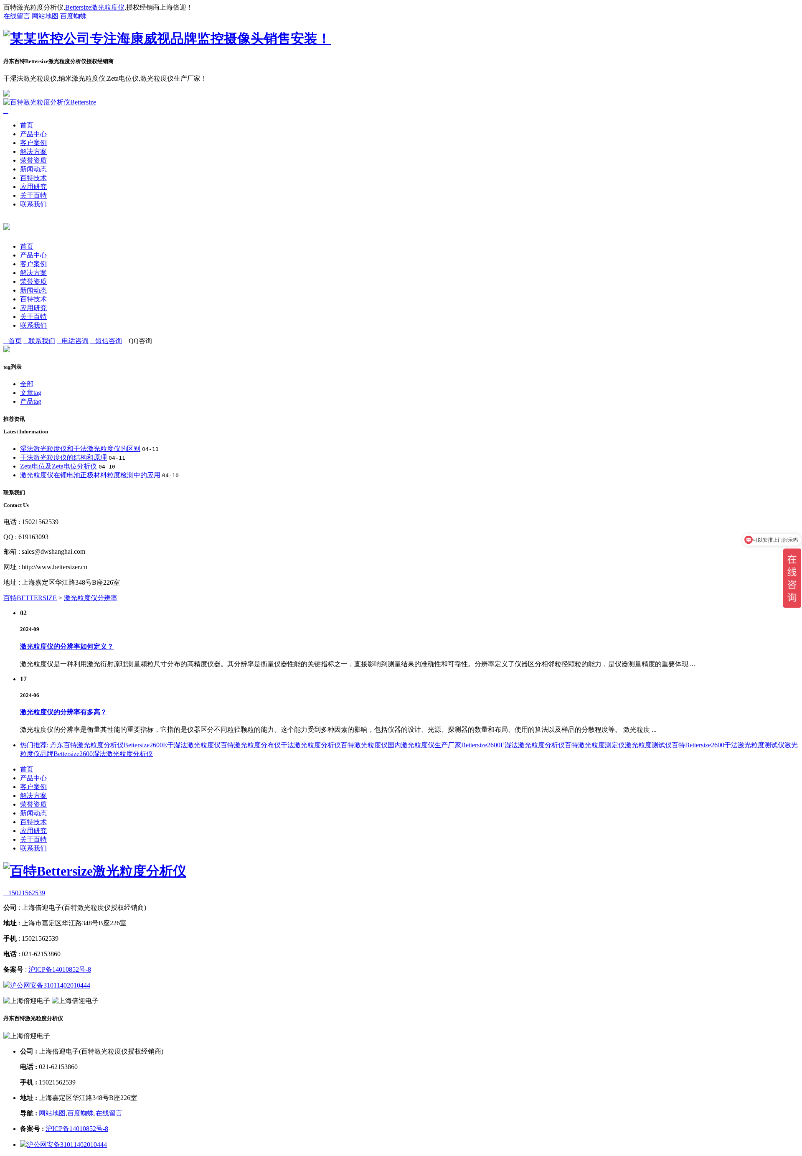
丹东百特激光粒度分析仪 (87, 745)
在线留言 (16, 16)
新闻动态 (33, 169)
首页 (26, 125)
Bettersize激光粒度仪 (94, 7)
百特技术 (33, 177)
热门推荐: (34, 745)
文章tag (30, 392)
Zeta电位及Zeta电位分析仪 (58, 466)
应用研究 (33, 186)
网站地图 (45, 16)
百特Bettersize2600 (698, 745)
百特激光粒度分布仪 (251, 745)
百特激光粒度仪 (364, 745)
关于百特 (33, 195)
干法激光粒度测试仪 (754, 745)
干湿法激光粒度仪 (194, 745)
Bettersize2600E (145, 745)
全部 (26, 383)
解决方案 (33, 151)
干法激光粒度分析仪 (311, 745)
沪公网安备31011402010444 (50, 985)
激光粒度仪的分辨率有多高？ (63, 711)
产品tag (30, 401)
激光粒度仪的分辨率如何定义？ (67, 646)
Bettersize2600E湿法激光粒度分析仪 (513, 745)
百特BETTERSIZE (30, 597)
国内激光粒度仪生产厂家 (424, 745)
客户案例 (33, 142)
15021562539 (24, 892)
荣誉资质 (33, 160)
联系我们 (33, 204)
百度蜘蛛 (73, 16)
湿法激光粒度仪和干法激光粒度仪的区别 (80, 448)
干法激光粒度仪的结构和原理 (63, 457)
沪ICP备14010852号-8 (59, 969)
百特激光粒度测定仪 (595, 745)
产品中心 (33, 133)
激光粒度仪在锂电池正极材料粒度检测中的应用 (90, 475)
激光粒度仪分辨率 (90, 597)
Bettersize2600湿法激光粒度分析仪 (103, 753)
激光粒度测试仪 (648, 745)
